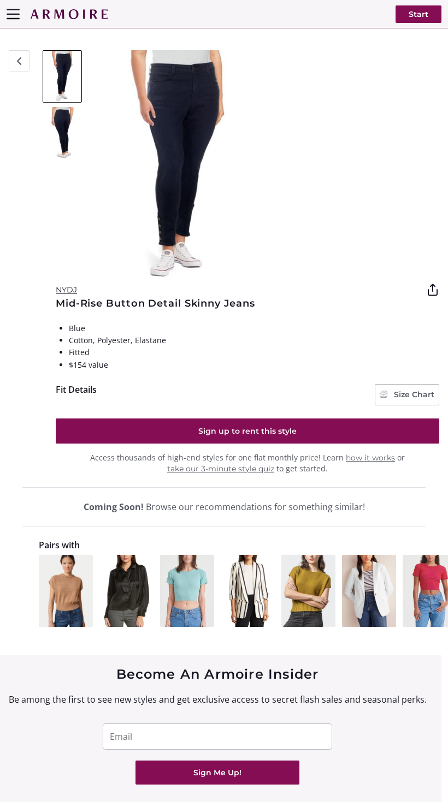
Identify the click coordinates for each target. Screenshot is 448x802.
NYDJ (66, 290)
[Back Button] (19, 60)
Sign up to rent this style (247, 431)
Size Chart (413, 394)
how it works (370, 458)
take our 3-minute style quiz (220, 469)
